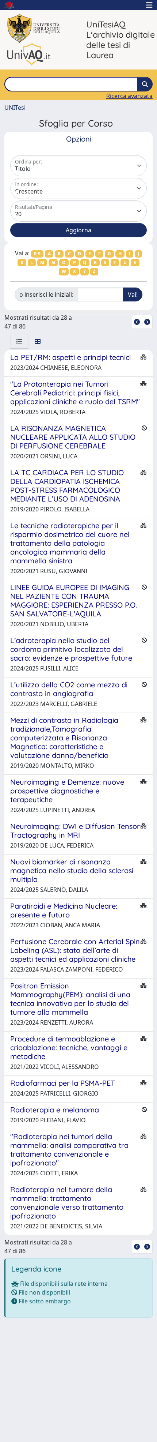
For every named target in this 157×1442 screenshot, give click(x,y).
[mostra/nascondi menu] (149, 5)
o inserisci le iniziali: (46, 294)
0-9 (37, 254)
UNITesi (15, 108)
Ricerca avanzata (129, 96)
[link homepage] (12, 5)
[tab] (19, 341)
